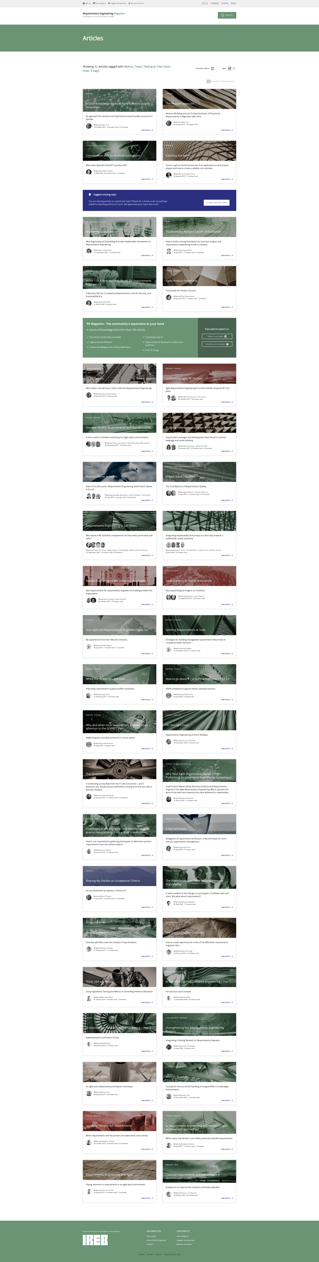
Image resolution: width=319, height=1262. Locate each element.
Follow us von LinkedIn (216, 336)
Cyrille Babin (105, 302)
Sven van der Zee (107, 1190)
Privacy (159, 1255)
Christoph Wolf (186, 250)
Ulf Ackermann (191, 397)
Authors (224, 3)
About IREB (151, 1236)
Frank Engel (146, 495)
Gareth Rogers (106, 645)
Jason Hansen (106, 850)
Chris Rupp (110, 599)
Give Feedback (183, 1236)
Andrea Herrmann (100, 550)
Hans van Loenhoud (188, 740)
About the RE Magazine (156, 1240)
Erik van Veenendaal (108, 394)
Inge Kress (190, 596)
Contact (150, 1244)
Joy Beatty (189, 492)
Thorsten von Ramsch (189, 1193)
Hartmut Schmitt (215, 550)
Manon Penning (107, 948)
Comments (215, 3)
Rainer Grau (105, 1092)
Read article (146, 130)
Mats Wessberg (107, 997)
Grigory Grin (105, 694)
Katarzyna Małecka (188, 902)
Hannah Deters (192, 550)
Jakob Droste (203, 550)
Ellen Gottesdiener (188, 296)
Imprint (150, 1255)
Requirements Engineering (104, 15)
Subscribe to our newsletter (216, 344)
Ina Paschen (190, 446)
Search (233, 3)
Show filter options (203, 68)
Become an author (184, 1244)
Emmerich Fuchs (202, 446)
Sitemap (141, 1255)
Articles (205, 3)
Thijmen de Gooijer (119, 443)
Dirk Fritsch (202, 397)
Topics (229, 15)
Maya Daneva (113, 550)
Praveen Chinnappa (188, 1046)
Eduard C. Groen (179, 550)
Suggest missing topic (216, 203)
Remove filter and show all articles (222, 81)
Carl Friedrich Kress (188, 174)
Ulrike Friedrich (120, 599)
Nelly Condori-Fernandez (138, 550)
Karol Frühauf (106, 896)
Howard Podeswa (107, 795)
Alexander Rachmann (120, 495)
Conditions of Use (172, 1255)
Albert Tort (105, 125)
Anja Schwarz (199, 596)
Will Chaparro (145, 443)
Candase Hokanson (201, 492)
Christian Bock (106, 250)
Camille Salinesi (107, 171)
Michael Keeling (133, 443)
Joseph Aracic (186, 847)
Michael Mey (185, 997)
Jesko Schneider (135, 495)
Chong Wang (124, 550)
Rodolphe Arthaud (107, 1141)
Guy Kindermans (187, 694)
